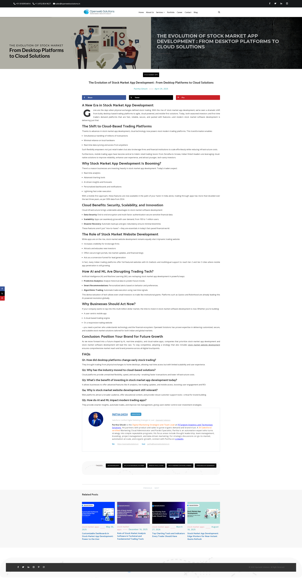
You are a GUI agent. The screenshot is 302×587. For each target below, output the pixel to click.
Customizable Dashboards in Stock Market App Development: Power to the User (97, 536)
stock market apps (151, 75)
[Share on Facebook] (2, 288)
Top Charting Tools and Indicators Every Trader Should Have (168, 535)
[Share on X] (2, 293)
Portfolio (170, 12)
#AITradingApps (113, 466)
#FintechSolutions (156, 466)
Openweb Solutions (163, 420)
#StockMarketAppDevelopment (180, 466)
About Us (150, 12)
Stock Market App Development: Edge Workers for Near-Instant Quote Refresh (203, 536)
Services (159, 12)
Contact (188, 12)
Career (179, 12)
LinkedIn (179, 439)
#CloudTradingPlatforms (134, 466)
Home (141, 12)
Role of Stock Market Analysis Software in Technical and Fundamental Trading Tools (131, 536)
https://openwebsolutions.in (127, 444)
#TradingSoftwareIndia (206, 466)
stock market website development (204, 345)
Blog (196, 12)
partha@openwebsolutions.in (158, 444)
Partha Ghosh (141, 88)
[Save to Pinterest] (2, 298)
